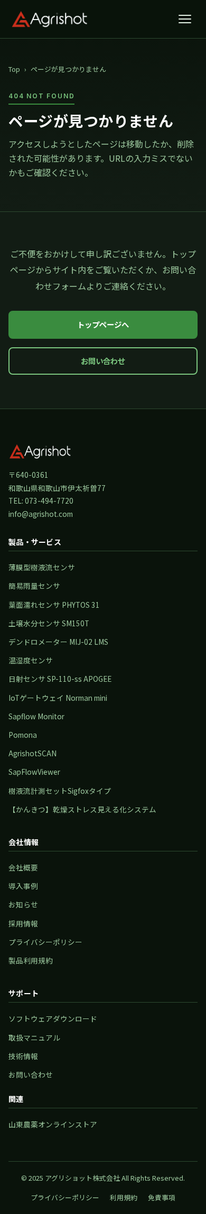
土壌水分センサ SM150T (48, 623)
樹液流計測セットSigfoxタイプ (59, 790)
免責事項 (161, 1197)
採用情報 (23, 923)
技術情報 (23, 1056)
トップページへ (103, 324)
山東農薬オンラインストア (52, 1124)
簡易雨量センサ (34, 585)
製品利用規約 (30, 960)
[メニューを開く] (184, 19)
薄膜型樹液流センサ (41, 567)
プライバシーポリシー (45, 942)
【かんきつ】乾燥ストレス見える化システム (82, 809)
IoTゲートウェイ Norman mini (57, 697)
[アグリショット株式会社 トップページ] (50, 19)
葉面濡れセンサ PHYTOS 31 (54, 604)
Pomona (22, 734)
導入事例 (23, 886)
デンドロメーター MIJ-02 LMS (58, 641)
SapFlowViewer (34, 771)
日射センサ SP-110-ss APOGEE (59, 678)
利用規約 (123, 1197)
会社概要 (23, 867)
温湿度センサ (30, 660)
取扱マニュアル (34, 1037)
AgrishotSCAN (32, 753)
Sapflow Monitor (36, 716)
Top (14, 69)
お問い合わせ (103, 360)
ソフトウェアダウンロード (52, 1018)
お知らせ (23, 904)
